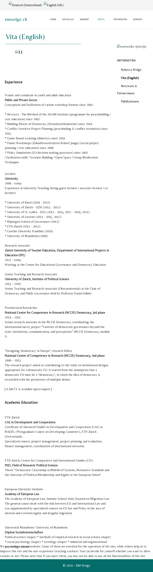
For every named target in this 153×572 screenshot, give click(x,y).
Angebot (84, 19)
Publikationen (130, 101)
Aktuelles (68, 19)
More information (76, 569)
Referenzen (120, 19)
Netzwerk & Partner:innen (127, 89)
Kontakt (137, 19)
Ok (4, 563)
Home (53, 19)
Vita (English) (130, 78)
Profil (101, 19)
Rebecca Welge (131, 70)
